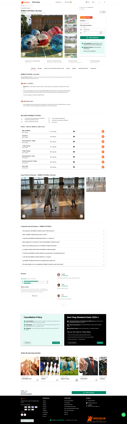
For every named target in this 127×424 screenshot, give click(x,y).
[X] (22, 415)
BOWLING (43, 378)
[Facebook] (25, 415)
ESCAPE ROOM (83, 378)
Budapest (45, 410)
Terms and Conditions (68, 400)
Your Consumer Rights (69, 410)
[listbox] (71, 36)
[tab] (33, 68)
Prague (44, 408)
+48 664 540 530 (91, 400)
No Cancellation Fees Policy (70, 406)
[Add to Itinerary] (37, 358)
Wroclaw (22, 5)
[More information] (74, 131)
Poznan (44, 416)
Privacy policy (67, 402)
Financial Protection (68, 404)
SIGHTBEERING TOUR (26, 378)
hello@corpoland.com (92, 402)
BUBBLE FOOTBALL (65, 378)
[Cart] (99, 2)
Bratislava (45, 414)
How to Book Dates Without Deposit (71, 408)
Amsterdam (45, 412)
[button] (81, 29)
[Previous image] (23, 54)
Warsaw (44, 404)
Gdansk (44, 402)
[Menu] (104, 2)
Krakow (44, 401)
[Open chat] (123, 415)
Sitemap (66, 414)
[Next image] (59, 54)
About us (66, 412)
